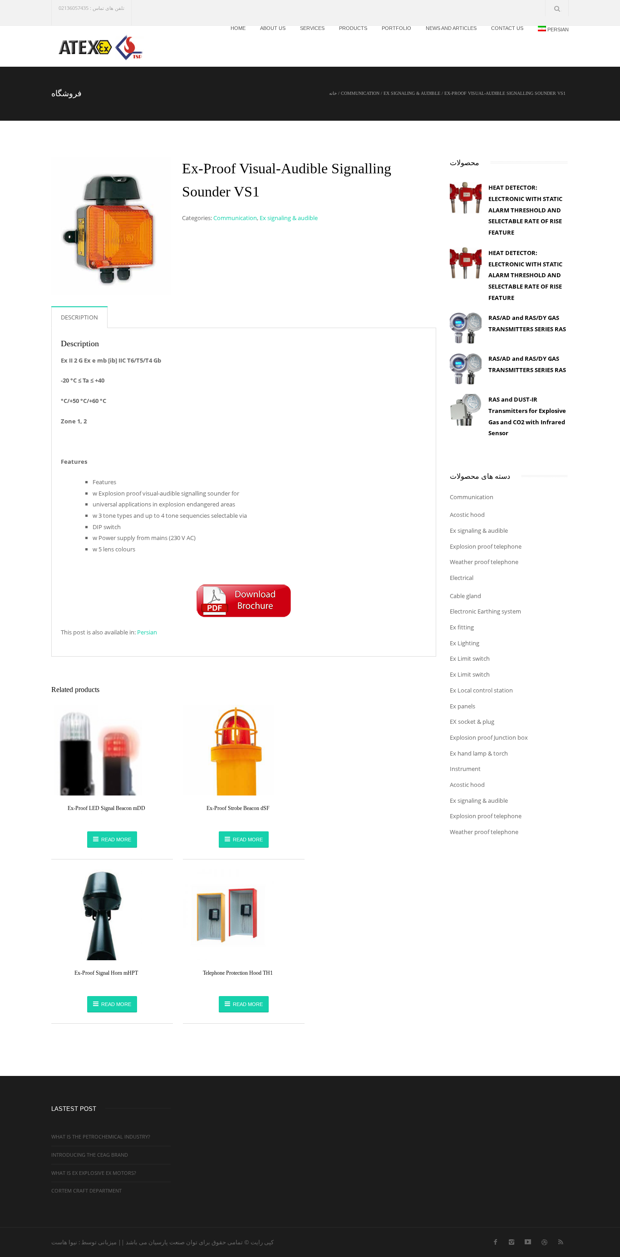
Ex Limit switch (470, 658)
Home (238, 28)
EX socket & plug (472, 721)
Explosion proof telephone (486, 546)
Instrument (465, 769)
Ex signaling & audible (412, 93)
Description (79, 317)
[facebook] (495, 1240)
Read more (116, 839)
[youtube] (528, 1240)
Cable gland (465, 596)
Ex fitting (462, 627)
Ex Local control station (481, 690)
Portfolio (396, 28)
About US (272, 28)
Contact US (507, 28)
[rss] (560, 1240)
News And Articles (451, 28)
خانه (333, 93)
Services (312, 28)
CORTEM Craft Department (86, 1190)
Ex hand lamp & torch (479, 753)
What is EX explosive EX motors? (93, 1172)
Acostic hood (467, 515)
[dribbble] (544, 1240)
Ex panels (462, 706)
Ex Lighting (464, 643)
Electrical (461, 578)
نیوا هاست (64, 1242)
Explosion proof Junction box (489, 737)
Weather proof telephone (484, 562)
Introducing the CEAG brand (89, 1154)
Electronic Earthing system (485, 611)
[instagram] (511, 1240)
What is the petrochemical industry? (100, 1136)
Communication (360, 93)
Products (353, 28)
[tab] (79, 317)
